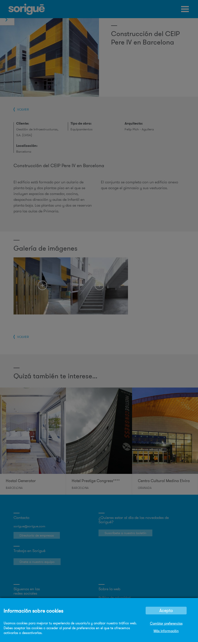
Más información (166, 631)
